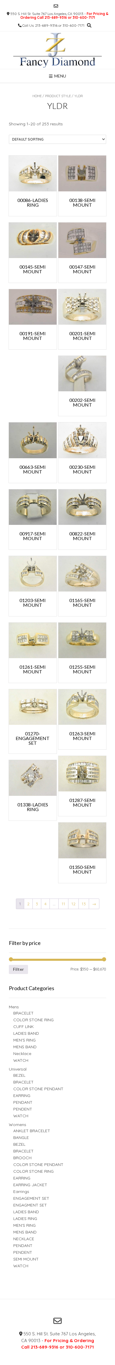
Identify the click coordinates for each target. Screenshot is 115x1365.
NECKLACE (23, 1238)
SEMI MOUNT (26, 1259)
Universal (18, 1069)
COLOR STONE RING (33, 1019)
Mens (14, 1007)
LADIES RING (25, 1218)
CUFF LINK (23, 1026)
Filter (18, 969)
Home (37, 96)
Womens (17, 1124)
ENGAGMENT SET (30, 1205)
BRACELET (23, 1013)
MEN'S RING (24, 1040)
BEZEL (19, 1075)
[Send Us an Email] (56, 6)
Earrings (21, 1191)
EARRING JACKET (30, 1184)
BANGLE (21, 1137)
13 (84, 903)
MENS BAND (25, 1046)
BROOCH (22, 1157)
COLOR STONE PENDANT (38, 1088)
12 (73, 903)
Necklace (22, 1053)
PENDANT (22, 1102)
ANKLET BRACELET (31, 1130)
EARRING (21, 1095)
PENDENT (22, 1109)
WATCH (20, 1060)
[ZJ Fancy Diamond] (57, 50)
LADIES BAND (26, 1033)
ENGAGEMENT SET (31, 1198)
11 (63, 903)
